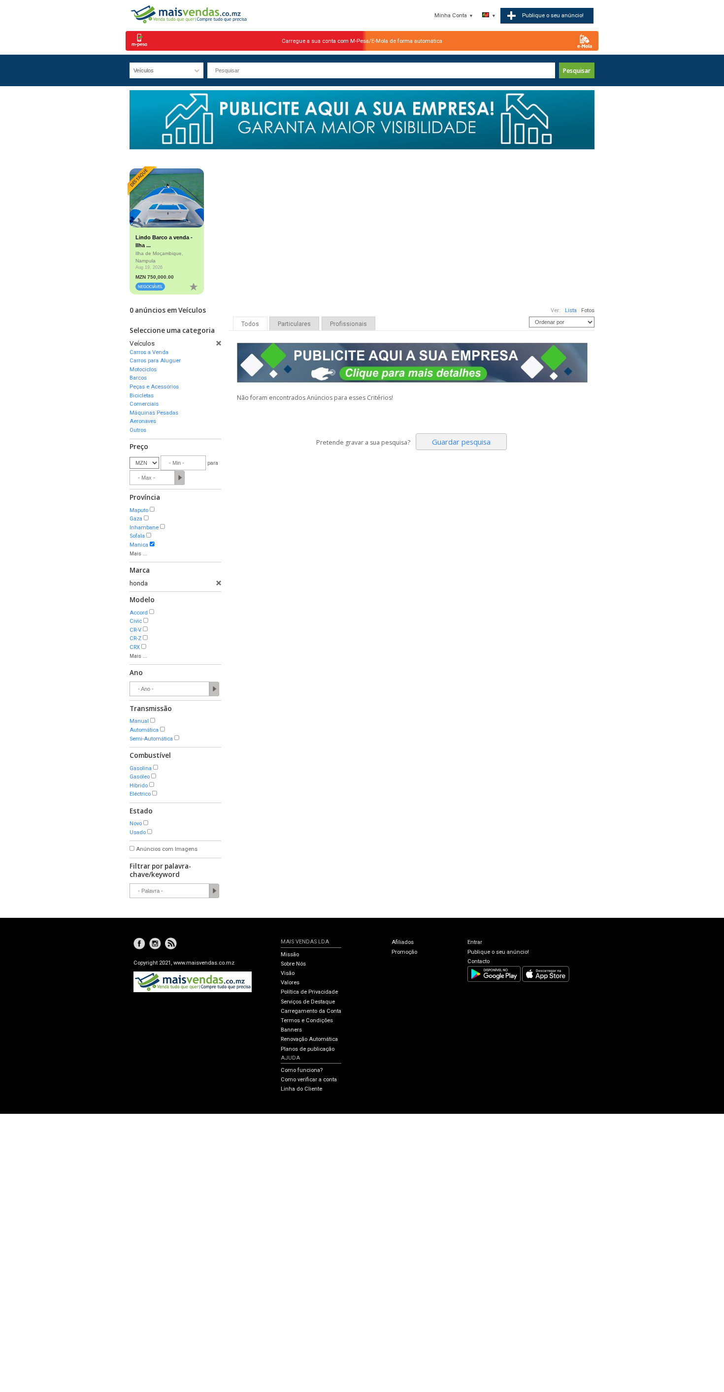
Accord (139, 613)
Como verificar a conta (309, 1079)
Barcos (138, 378)
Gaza (136, 519)
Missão (290, 954)
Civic (136, 621)
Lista (571, 310)
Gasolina (141, 768)
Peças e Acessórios (154, 387)
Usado (138, 832)
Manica (139, 545)
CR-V (135, 630)
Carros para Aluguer (155, 360)
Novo (136, 823)
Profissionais (348, 324)
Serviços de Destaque (308, 1002)
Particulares (294, 324)
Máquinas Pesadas (154, 413)
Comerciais (144, 404)
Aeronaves (143, 421)
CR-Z (135, 638)
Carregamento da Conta (311, 1011)
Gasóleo (140, 777)
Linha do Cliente (301, 1089)
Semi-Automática (151, 739)
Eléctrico (140, 794)
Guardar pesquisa (461, 442)
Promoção (404, 952)
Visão (288, 973)
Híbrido (139, 785)
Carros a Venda (149, 352)
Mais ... (138, 553)
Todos (250, 324)
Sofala (137, 536)
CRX (135, 647)
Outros (138, 430)
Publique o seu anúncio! (498, 952)
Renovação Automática (309, 1039)
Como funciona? (302, 1070)
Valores (290, 982)
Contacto (478, 961)
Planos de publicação (307, 1049)
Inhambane (144, 527)
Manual (139, 721)
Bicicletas (142, 395)
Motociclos (143, 369)
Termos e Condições (307, 1020)
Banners (291, 1030)
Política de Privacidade (309, 992)
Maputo (139, 510)
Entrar (474, 942)
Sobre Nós (293, 964)
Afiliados (403, 942)
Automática (144, 730)
